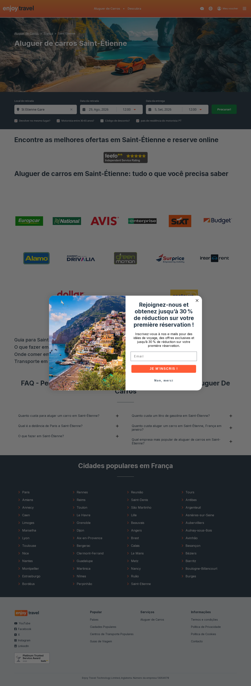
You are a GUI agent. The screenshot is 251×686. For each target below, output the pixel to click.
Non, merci (163, 380)
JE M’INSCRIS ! (164, 368)
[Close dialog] (197, 300)
